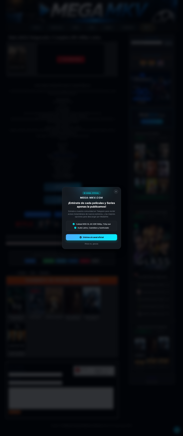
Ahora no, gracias (91, 244)
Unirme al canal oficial (93, 237)
